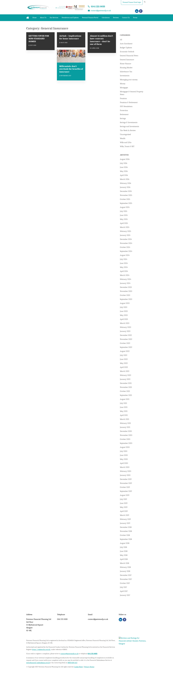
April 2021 (124, 415)
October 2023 (125, 295)
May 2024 (124, 267)
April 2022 (124, 367)
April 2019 (124, 511)
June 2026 (124, 167)
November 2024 (126, 243)
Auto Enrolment (126, 44)
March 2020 (124, 467)
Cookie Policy (78, 667)
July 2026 (123, 163)
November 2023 (126, 291)
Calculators (106, 18)
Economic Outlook (127, 52)
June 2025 (124, 215)
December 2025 (126, 191)
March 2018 (124, 563)
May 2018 (123, 555)
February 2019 (125, 519)
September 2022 (126, 347)
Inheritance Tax (126, 72)
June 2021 (123, 407)
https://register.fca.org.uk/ (41, 650)
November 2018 (126, 531)
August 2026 (125, 159)
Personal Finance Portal (90, 18)
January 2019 (125, 523)
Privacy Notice (89, 667)
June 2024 (124, 263)
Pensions (123, 98)
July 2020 (123, 451)
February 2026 (125, 183)
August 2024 (125, 255)
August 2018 (124, 543)
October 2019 (125, 487)
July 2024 (123, 259)
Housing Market (126, 68)
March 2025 (124, 227)
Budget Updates (126, 48)
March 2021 (124, 419)
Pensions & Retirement (129, 102)
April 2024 (124, 271)
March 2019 (124, 515)
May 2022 (124, 363)
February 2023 (125, 327)
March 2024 (124, 275)
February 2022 (125, 375)
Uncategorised (125, 134)
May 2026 (124, 171)
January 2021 (125, 427)
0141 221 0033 (98, 6)
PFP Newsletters (126, 106)
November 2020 (126, 435)
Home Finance (125, 64)
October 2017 (125, 583)
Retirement (124, 114)
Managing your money (129, 80)
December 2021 (126, 383)
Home (34, 18)
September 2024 (126, 251)
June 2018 (123, 551)
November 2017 (126, 579)
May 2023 (124, 315)
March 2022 (124, 371)
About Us (43, 18)
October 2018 (125, 535)
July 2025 (123, 211)
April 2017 (124, 591)
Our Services (54, 18)
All (121, 40)
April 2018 (124, 559)
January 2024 (125, 283)
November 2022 (126, 339)
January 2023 (125, 331)
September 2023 (126, 299)
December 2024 (126, 239)
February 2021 (125, 423)
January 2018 (125, 571)
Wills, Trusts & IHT (127, 146)
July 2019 (123, 499)
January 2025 (125, 235)
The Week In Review (128, 130)
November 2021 (126, 387)
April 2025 (124, 223)
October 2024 (125, 247)
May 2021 (123, 411)
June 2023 (124, 311)
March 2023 (124, 323)
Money (122, 84)
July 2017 (123, 587)
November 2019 (126, 483)
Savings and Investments (129, 126)
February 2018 (125, 567)
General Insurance (127, 60)
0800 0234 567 (72, 663)
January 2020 (125, 475)
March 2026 (124, 179)
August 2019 (124, 495)
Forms (135, 18)
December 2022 (126, 335)
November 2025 (126, 195)
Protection (124, 110)
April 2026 (124, 175)
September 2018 (126, 539)
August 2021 (124, 399)
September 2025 (126, 203)
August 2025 (125, 207)
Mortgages (124, 88)
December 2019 (126, 479)
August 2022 (125, 351)
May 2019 (123, 507)
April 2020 (124, 463)
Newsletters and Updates (70, 18)
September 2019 (126, 491)
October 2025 (125, 199)
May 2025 (124, 219)
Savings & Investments (128, 122)
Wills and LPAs (125, 142)
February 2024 (125, 279)
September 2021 (126, 395)
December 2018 (126, 527)
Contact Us (126, 18)
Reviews (116, 18)
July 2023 (123, 307)
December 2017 (126, 575)
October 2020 (125, 439)
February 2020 (125, 471)
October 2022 (125, 343)
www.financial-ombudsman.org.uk (38, 663)
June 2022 (124, 359)
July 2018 (123, 547)
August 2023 (124, 303)
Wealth (122, 138)
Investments (124, 76)
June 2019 (123, 503)
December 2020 (126, 431)
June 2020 (124, 455)
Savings (123, 118)
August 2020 (125, 447)
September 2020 (126, 443)
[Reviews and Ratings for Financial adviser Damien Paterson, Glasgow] (133, 644)
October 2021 (125, 391)
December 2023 (126, 287)
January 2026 (125, 187)
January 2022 (125, 379)
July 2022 (123, 355)
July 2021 (123, 403)
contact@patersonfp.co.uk (101, 11)
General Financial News (129, 56)
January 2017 (125, 595)
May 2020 (124, 459)
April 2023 (124, 319)
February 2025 (125, 231)
